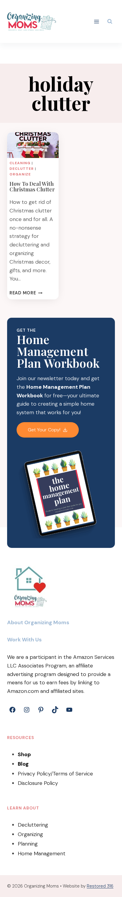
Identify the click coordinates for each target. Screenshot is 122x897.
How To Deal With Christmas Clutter (32, 186)
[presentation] (33, 145)
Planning (28, 843)
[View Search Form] (110, 22)
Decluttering (33, 824)
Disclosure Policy (38, 783)
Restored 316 (100, 886)
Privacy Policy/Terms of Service (55, 773)
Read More (25, 293)
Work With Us (24, 639)
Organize (20, 174)
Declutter (21, 168)
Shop (24, 754)
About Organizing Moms (38, 622)
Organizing (30, 834)
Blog (23, 763)
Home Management (41, 853)
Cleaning (19, 163)
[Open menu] (96, 21)
